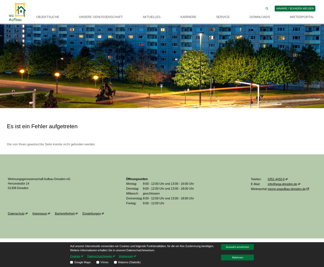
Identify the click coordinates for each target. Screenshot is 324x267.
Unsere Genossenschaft (101, 17)
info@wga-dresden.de (282, 184)
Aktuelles (151, 17)
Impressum (39, 213)
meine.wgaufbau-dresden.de (287, 189)
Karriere (188, 17)
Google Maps (82, 262)
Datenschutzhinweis (99, 256)
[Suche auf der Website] (267, 8)
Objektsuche (47, 17)
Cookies (75, 256)
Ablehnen (237, 257)
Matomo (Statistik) (129, 262)
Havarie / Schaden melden (295, 8)
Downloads (260, 17)
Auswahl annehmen (237, 246)
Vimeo (104, 262)
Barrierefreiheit (65, 213)
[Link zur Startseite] (17, 11)
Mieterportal (302, 17)
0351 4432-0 (276, 179)
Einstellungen (91, 213)
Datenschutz (16, 213)
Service (223, 17)
